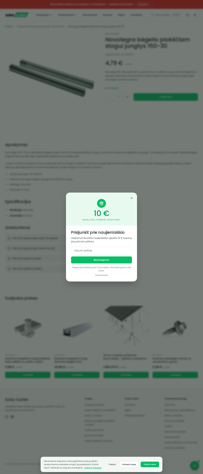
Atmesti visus (129, 464)
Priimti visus (150, 464)
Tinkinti (112, 464)
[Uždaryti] (131, 198)
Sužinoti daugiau (93, 467)
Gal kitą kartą (101, 275)
